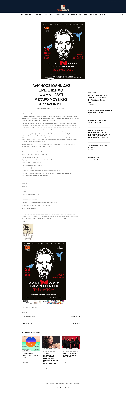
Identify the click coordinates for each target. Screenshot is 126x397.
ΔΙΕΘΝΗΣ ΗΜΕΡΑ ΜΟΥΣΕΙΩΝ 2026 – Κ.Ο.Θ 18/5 (30, 355)
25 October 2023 (55, 108)
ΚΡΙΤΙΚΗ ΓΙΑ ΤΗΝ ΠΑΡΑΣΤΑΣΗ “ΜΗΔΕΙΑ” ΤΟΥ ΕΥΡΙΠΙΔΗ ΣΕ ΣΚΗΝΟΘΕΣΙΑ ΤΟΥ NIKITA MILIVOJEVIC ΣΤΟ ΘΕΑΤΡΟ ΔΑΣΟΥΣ (97, 99)
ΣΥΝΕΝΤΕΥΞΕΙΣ (52, 348)
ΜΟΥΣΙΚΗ (51, 79)
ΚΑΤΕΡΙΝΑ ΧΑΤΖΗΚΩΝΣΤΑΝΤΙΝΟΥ (44, 108)
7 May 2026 (25, 362)
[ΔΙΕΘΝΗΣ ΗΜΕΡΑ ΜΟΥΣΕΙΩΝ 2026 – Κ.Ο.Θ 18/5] (31, 343)
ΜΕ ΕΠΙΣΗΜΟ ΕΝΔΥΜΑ (30, 316)
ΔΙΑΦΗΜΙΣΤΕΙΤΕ (15, 1)
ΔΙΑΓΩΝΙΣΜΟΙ (32, 1)
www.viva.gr (34, 199)
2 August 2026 (91, 104)
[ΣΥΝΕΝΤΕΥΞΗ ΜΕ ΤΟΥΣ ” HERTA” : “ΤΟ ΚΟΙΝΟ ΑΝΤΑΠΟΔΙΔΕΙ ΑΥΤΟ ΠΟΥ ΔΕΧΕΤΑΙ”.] (71, 342)
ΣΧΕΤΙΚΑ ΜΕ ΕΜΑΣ (5, 1)
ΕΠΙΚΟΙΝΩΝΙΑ (24, 1)
